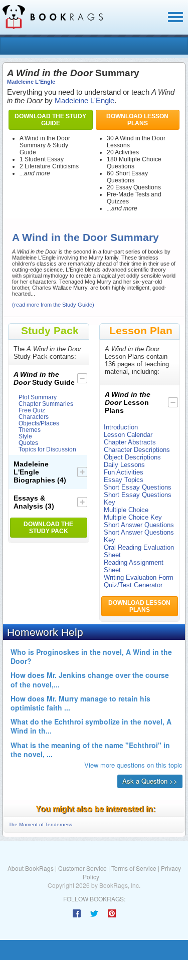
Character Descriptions (137, 449)
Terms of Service (133, 868)
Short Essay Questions (137, 487)
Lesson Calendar (128, 434)
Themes (30, 429)
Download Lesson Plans (137, 120)
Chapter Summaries (46, 403)
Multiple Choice (126, 510)
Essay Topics (123, 480)
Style (25, 436)
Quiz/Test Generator (133, 585)
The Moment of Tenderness (40, 824)
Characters (34, 416)
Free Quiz (32, 410)
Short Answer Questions (139, 525)
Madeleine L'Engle (31, 82)
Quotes (28, 442)
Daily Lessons (124, 464)
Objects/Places (39, 423)
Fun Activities (123, 472)
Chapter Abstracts (130, 442)
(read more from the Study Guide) (53, 305)
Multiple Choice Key (133, 517)
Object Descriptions (132, 457)
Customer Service (82, 868)
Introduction (121, 427)
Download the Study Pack (48, 528)
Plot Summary (38, 397)
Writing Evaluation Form (138, 577)
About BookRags (31, 868)
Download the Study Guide (50, 120)
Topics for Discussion (47, 449)
